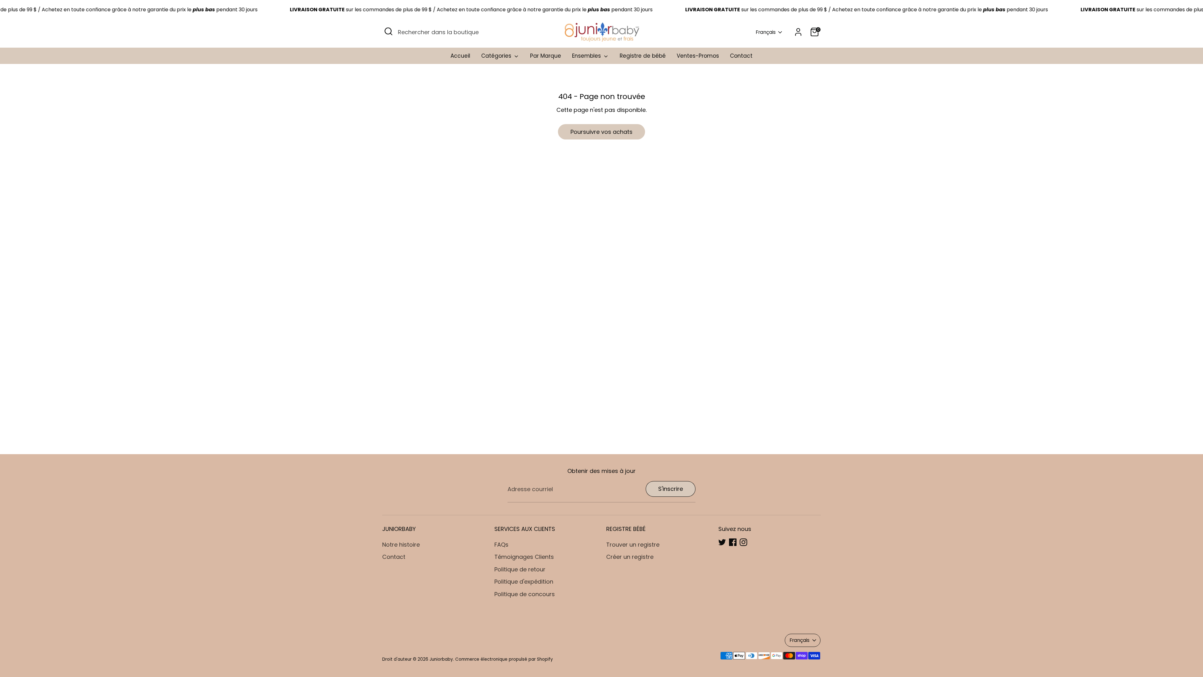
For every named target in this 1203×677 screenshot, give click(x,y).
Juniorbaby (441, 659)
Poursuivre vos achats (601, 132)
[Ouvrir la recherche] (388, 31)
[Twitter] (722, 542)
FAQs (501, 544)
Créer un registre (630, 557)
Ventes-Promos (698, 56)
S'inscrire (670, 489)
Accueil (460, 56)
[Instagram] (743, 542)
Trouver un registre (632, 544)
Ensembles (587, 56)
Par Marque (545, 56)
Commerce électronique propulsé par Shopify (504, 659)
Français (766, 32)
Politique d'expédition (523, 581)
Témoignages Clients (524, 557)
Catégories (497, 56)
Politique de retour (519, 569)
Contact (741, 56)
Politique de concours (524, 594)
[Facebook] (733, 542)
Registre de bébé (643, 56)
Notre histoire (401, 544)
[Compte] (798, 32)
